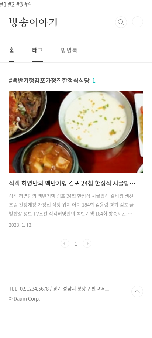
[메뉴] (137, 21)
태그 (37, 49)
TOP (137, 291)
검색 (121, 22)
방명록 (69, 49)
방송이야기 (33, 22)
